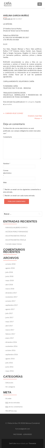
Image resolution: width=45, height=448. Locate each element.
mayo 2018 (9, 280)
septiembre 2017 (11, 305)
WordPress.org (10, 411)
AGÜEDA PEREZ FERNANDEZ (16, 232)
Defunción (9, 383)
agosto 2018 (10, 268)
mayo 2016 (9, 371)
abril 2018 (9, 284)
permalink (8, 104)
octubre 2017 (10, 301)
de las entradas (12, 402)
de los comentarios (14, 407)
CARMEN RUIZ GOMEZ (13, 113)
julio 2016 (9, 363)
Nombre (6, 163)
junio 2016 (9, 367)
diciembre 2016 (11, 342)
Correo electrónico (7, 173)
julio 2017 (9, 313)
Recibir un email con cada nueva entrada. (20, 195)
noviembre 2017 (11, 297)
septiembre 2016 (11, 354)
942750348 (17, 434)
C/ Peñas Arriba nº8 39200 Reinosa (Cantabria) (22, 423)
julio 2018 (9, 272)
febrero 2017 (10, 334)
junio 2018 (9, 276)
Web (5, 182)
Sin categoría (29, 102)
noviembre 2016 (11, 346)
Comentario (7, 137)
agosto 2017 (10, 309)
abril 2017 (9, 326)
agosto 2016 (10, 359)
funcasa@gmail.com (22, 429)
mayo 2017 (9, 322)
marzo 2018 (9, 289)
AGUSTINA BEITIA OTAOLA (15, 236)
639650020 (27, 434)
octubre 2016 (10, 350)
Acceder (8, 398)
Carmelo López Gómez (13, 244)
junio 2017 (9, 317)
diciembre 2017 (11, 293)
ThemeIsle (32, 443)
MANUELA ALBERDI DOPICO (16, 227)
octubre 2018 (10, 264)
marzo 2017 (9, 330)
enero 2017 (9, 338)
